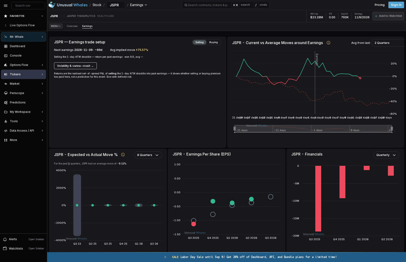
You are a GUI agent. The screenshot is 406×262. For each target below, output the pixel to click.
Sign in (396, 5)
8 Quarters (144, 155)
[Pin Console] (41, 55)
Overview (72, 26)
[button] (388, 16)
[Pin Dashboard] (41, 46)
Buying (213, 42)
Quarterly (383, 155)
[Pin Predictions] (41, 102)
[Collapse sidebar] (5, 5)
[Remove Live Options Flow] (42, 25)
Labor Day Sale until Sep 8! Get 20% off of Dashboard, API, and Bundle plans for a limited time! (254, 257)
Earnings (87, 26)
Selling (199, 42)
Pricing (380, 5)
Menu (55, 26)
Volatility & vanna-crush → (75, 66)
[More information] (328, 42)
